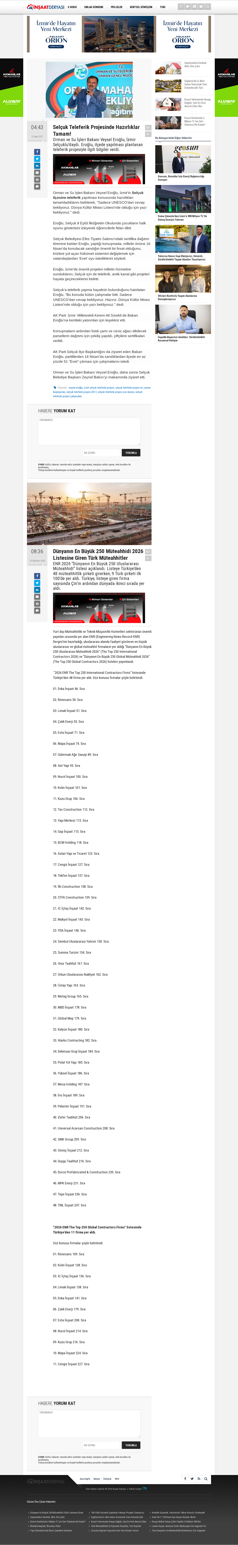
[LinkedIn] (37, 166)
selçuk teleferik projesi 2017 (81, 392)
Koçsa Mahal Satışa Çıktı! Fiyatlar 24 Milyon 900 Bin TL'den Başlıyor (174, 1522)
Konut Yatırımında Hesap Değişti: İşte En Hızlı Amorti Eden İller (117, 1522)
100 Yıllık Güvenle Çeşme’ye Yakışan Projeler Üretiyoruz (117, 1512)
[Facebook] (37, 152)
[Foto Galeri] (194, 6)
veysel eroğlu (76, 387)
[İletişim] (201, 6)
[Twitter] (37, 159)
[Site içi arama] (208, 6)
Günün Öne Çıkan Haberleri (41, 1501)
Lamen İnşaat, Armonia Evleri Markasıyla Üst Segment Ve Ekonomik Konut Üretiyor (176, 1526)
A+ (148, 127)
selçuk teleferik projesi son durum (116, 392)
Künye (97, 1478)
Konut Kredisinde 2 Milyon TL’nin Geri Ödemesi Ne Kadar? (58, 1521)
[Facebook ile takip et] (185, 1478)
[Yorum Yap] (37, 186)
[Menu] (181, 6)
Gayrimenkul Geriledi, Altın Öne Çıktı (47, 1517)
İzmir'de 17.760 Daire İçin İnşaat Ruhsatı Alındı (174, 1517)
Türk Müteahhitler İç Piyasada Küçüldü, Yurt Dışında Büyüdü (114, 1526)
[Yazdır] (37, 180)
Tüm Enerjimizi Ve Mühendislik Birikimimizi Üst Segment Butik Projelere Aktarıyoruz (176, 1531)
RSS (117, 1478)
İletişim (107, 1478)
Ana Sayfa (85, 1478)
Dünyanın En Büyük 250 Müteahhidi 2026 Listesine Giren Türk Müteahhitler (55, 1513)
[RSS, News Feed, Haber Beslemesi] (198, 1478)
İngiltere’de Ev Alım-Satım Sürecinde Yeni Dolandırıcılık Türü (115, 1517)
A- (148, 134)
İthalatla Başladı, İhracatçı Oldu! (45, 1526)
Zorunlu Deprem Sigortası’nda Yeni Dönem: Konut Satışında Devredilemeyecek (113, 1531)
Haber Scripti (135, 1489)
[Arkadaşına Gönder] (37, 173)
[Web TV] (187, 6)
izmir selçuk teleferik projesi (99, 387)
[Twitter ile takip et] (192, 1478)
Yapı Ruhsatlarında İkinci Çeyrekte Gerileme (51, 1530)
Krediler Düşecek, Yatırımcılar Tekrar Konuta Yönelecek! (178, 1512)
